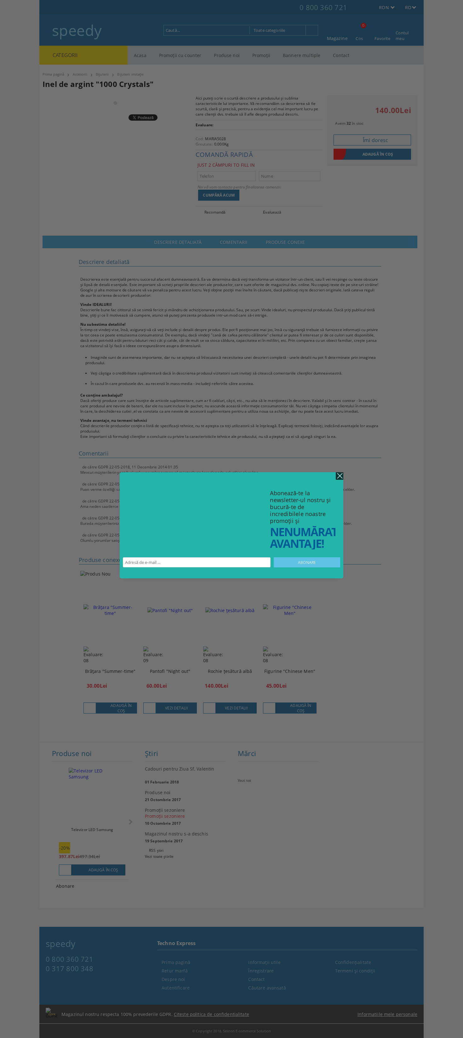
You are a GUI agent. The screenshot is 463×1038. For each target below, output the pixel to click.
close (339, 476)
